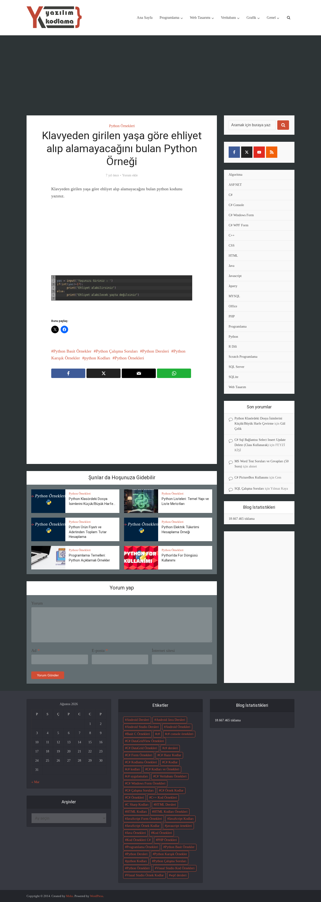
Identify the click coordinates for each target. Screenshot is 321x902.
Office (233, 306)
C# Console (236, 205)
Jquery (233, 286)
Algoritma (235, 174)
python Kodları (97, 358)
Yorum (37, 603)
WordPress (96, 896)
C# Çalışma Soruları (140, 790)
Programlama (169, 18)
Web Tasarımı (200, 18)
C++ (232, 235)
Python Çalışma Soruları (117, 351)
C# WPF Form (238, 225)
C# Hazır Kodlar (170, 755)
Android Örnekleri (178, 727)
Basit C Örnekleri (138, 734)
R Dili (233, 346)
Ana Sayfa (145, 18)
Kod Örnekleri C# (139, 840)
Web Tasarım (237, 387)
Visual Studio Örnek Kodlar (145, 875)
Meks (69, 896)
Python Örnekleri (122, 126)
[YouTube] (259, 152)
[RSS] (271, 152)
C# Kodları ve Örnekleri (163, 769)
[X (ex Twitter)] (246, 152)
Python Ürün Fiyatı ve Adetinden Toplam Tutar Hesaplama (88, 532)
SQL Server (236, 367)
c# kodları (133, 769)
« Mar (35, 782)
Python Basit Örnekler (72, 351)
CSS (232, 245)
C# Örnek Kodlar (172, 790)
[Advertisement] (160, 75)
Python (233, 336)
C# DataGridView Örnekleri (145, 741)
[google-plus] (284, 152)
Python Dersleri (155, 351)
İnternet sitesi (163, 650)
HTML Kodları (137, 811)
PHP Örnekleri (167, 840)
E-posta (100, 650)
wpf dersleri (179, 875)
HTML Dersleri (165, 804)
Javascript (235, 276)
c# (158, 734)
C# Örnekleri (135, 797)
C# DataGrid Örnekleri (142, 748)
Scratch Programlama (243, 356)
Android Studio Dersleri (143, 727)
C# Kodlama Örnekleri (142, 762)
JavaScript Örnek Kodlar (143, 826)
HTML (233, 255)
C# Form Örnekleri (139, 755)
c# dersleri (171, 748)
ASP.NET (235, 185)
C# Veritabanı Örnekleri (171, 776)
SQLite (233, 377)
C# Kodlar (171, 762)
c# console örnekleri (180, 734)
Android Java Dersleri (170, 720)
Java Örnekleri (136, 833)
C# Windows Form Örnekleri (146, 783)
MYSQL (234, 296)
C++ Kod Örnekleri (164, 797)
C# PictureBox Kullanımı (251, 477)
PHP (232, 316)
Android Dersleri (138, 720)
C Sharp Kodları (138, 804)
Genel (271, 18)
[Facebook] (234, 152)
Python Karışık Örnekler (170, 854)
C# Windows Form (241, 215)
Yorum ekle (130, 175)
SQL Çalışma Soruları (249, 488)
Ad (35, 650)
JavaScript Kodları (181, 819)
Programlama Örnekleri (142, 847)
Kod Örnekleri (162, 833)
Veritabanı (228, 18)
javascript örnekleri (179, 826)
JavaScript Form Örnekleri (144, 819)
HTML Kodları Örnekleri (171, 811)
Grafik (251, 18)
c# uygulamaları (137, 776)
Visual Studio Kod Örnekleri (176, 868)
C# (230, 195)
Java (231, 266)
